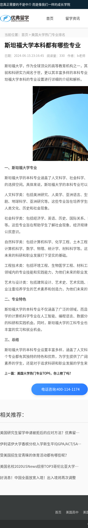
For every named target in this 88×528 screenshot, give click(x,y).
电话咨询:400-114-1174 (60, 389)
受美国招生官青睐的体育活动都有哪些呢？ (34, 455)
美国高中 (72, 512)
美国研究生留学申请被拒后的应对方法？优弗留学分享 (41, 432)
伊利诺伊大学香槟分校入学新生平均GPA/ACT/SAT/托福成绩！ (41, 444)
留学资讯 (72, 18)
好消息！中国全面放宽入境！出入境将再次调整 (38, 477)
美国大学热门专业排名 (48, 34)
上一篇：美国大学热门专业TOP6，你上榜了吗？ (38, 373)
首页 (49, 18)
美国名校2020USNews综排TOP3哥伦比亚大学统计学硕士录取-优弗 (41, 466)
